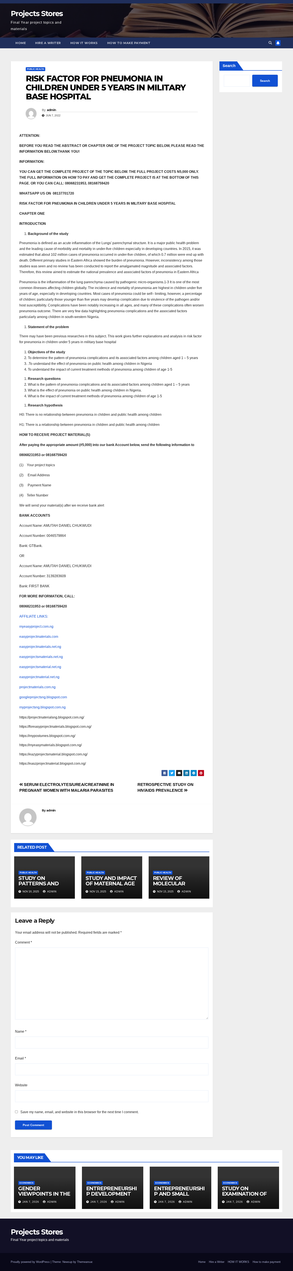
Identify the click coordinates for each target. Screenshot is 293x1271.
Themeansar (84, 1261)
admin (51, 110)
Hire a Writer (48, 43)
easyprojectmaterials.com (38, 636)
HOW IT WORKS (84, 43)
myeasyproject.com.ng (36, 626)
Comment (23, 942)
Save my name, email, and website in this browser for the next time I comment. (79, 1112)
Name (20, 1031)
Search (229, 66)
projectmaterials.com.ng (37, 687)
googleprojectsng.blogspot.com (43, 697)
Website (21, 1085)
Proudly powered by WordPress (31, 1261)
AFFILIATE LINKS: (33, 616)
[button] (270, 43)
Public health (35, 69)
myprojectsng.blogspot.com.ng (42, 707)
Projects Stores (37, 13)
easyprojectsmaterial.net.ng (40, 667)
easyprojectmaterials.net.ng (40, 646)
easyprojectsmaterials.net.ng (41, 657)
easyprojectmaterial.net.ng (39, 677)
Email (20, 1058)
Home (20, 43)
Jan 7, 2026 (30, 1201)
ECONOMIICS (26, 1183)
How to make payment (129, 43)
